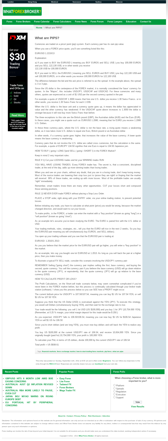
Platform (120, 385)
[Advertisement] (106, 11)
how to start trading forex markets (90, 351)
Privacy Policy (80, 416)
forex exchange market (66, 351)
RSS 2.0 (52, 364)
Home (39, 27)
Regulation (121, 391)
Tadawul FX (65, 384)
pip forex (108, 351)
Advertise (106, 416)
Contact (70, 416)
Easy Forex (65, 378)
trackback (99, 364)
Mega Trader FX (67, 390)
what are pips (118, 351)
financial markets (49, 351)
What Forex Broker (86, 436)
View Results (137, 406)
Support (120, 397)
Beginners (107, 361)
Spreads (120, 388)
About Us (61, 416)
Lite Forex (65, 381)
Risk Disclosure (94, 416)
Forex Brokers (67, 387)
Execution (121, 394)
